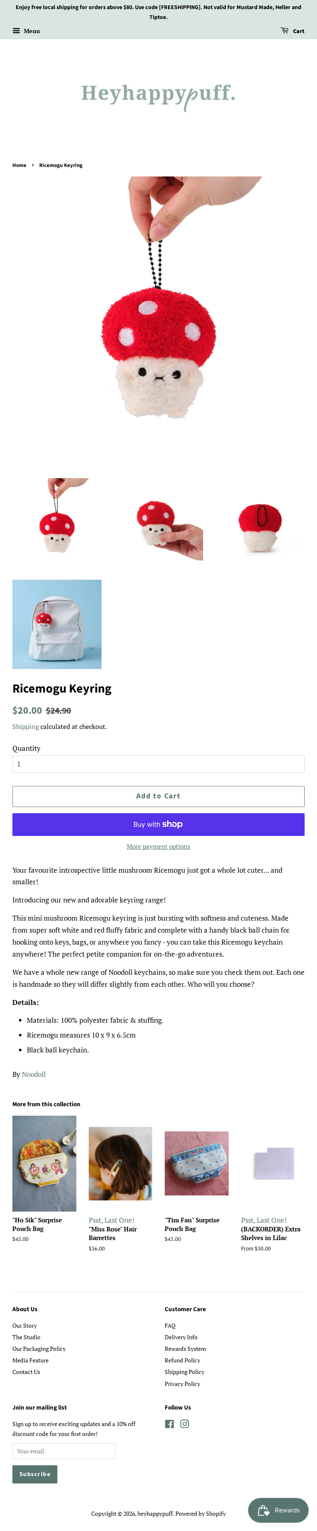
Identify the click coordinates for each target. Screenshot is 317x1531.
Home (19, 165)
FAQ (170, 1325)
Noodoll (34, 1074)
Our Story (24, 1325)
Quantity (26, 748)
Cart (298, 31)
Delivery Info (181, 1337)
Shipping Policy (184, 1372)
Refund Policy (182, 1360)
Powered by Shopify (200, 1513)
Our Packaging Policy (39, 1348)
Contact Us (26, 1372)
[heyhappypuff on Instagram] (184, 1425)
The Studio (26, 1337)
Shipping (25, 726)
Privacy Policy (182, 1384)
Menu (31, 31)
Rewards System (185, 1348)
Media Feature (30, 1360)
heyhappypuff (155, 1513)
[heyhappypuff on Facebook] (169, 1425)
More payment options (158, 846)
